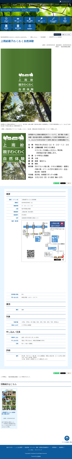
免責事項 (61, 447)
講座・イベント (34, 37)
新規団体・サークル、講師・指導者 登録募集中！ (37, 447)
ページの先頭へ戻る (67, 442)
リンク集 (30, 449)
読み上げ (58, 34)
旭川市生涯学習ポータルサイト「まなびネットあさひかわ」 (14, 37)
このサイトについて (6, 5)
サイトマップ (38, 449)
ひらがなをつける (66, 1)
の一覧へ (6, 21)
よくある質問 (19, 447)
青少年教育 (43, 37)
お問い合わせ (24, 5)
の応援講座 (53, 21)
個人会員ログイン (34, 5)
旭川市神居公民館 (65, 46)
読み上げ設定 (67, 34)
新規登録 (15, 5)
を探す (18, 21)
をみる (65, 21)
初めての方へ (9, 447)
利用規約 (54, 447)
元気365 (39, 456)
